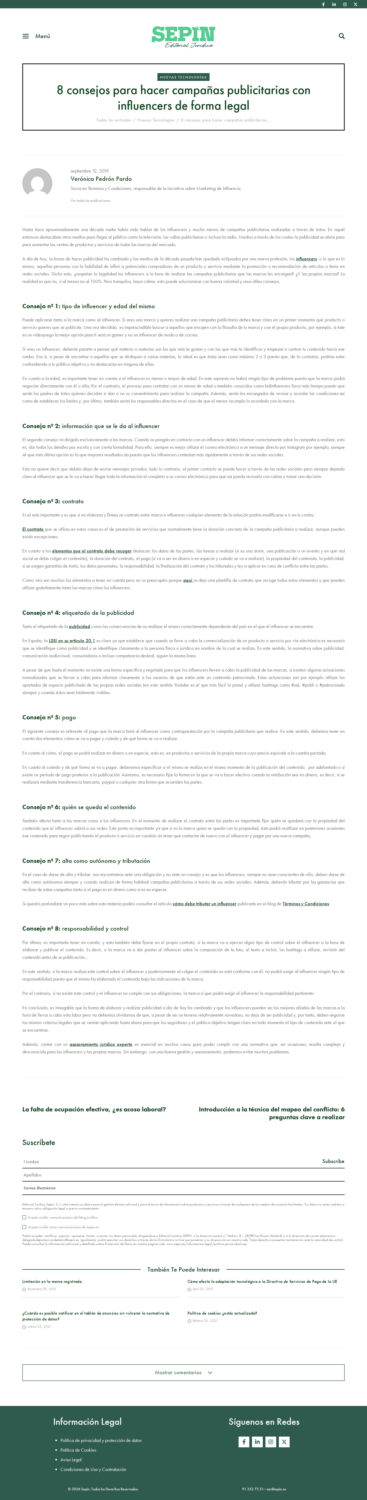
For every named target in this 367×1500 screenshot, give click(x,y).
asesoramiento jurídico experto (101, 1044)
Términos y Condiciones (306, 903)
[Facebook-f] (323, 4)
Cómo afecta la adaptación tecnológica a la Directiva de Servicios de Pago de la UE (262, 1281)
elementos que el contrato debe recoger (92, 551)
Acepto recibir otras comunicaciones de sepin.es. (64, 1227)
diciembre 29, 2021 (42, 1288)
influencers (306, 259)
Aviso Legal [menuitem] (71, 1459)
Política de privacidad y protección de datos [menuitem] (101, 1440)
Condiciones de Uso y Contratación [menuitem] (93, 1469)
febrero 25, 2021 (205, 1320)
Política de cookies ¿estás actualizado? (222, 1313)
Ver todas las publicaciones (90, 200)
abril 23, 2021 (203, 1288)
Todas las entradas (113, 120)
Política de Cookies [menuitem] (78, 1450)
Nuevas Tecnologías (183, 77)
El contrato (33, 529)
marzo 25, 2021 (39, 1326)
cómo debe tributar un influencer (204, 903)
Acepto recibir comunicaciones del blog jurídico (63, 1217)
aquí (188, 580)
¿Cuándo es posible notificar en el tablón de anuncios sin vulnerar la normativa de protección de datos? (96, 1316)
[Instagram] (345, 4)
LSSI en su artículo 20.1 (72, 640)
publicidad (79, 626)
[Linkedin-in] (334, 4)
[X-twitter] (356, 4)
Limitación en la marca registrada (52, 1281)
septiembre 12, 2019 (90, 171)
